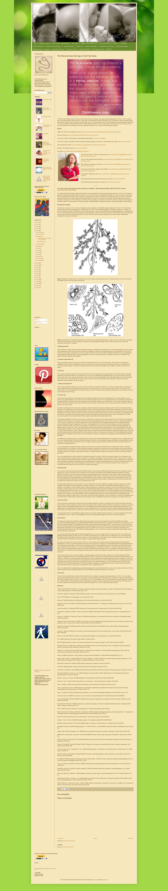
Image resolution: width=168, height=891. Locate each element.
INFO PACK (75, 43)
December (40, 232)
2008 (37, 285)
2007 (37, 287)
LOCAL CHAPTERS (104, 43)
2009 (37, 283)
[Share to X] (65, 789)
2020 (37, 230)
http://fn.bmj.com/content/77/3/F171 (66, 190)
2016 (37, 269)
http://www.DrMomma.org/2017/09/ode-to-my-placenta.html (83, 135)
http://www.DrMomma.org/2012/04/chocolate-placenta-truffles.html (89, 145)
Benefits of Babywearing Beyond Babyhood (47, 143)
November (40, 234)
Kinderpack (124, 43)
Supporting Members (58, 49)
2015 (37, 271)
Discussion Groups (72, 49)
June (38, 250)
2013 (37, 275)
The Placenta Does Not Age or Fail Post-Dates (44, 239)
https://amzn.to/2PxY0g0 (80, 148)
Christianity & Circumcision (106, 46)
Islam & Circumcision (122, 46)
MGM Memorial (37, 49)
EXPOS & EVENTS (85, 49)
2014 (37, 273)
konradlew (94, 879)
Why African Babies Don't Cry (47, 108)
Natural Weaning (41, 241)
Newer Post (60, 838)
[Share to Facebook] (66, 789)
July (38, 248)
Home (34, 43)
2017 (37, 267)
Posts (38, 320)
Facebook (47, 49)
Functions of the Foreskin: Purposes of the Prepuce (47, 152)
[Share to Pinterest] (68, 789)
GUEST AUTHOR (38, 46)
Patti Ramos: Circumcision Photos (46, 160)
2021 (37, 228)
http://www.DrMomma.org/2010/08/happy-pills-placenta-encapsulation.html (102, 132)
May (38, 252)
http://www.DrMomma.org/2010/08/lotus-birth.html (76, 151)
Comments (39, 322)
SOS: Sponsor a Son (98, 49)
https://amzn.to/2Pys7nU (124, 141)
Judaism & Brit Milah (91, 46)
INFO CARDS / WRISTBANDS (61, 43)
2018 (37, 265)
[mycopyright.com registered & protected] (43, 671)
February (39, 258)
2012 (37, 277)
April (38, 254)
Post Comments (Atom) (69, 840)
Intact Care (80, 46)
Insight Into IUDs (47, 116)
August (39, 246)
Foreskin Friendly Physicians (53, 46)
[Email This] (61, 789)
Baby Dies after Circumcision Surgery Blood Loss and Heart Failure (46, 179)
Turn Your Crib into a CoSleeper (47, 126)
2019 (37, 263)
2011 (37, 279)
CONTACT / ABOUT (44, 43)
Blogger (105, 879)
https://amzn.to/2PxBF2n (118, 178)
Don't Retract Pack (69, 46)
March (39, 256)
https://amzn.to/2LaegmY (113, 182)
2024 (37, 222)
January (39, 260)
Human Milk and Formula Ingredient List (47, 169)
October (39, 236)
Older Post (130, 838)
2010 (37, 281)
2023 (37, 224)
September (40, 244)
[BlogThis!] (63, 789)
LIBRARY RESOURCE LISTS (89, 43)
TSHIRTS (115, 43)
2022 (37, 226)
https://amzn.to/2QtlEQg (99, 138)
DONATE (108, 49)
